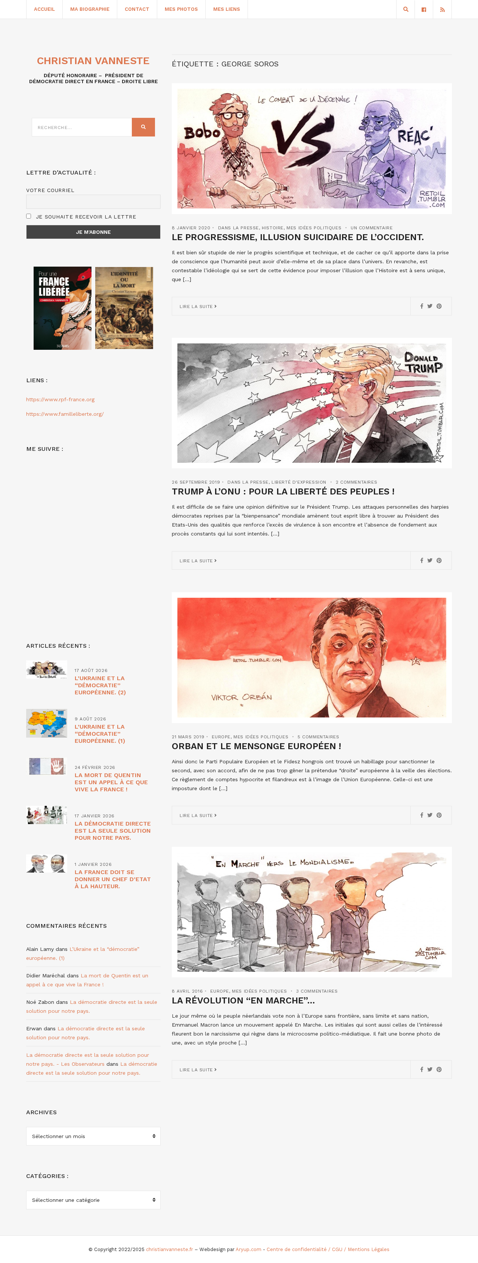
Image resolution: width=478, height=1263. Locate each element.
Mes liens (226, 9)
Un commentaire (371, 227)
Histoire (272, 227)
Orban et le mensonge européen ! (256, 746)
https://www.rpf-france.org (60, 399)
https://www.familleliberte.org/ (65, 414)
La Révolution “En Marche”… (243, 1000)
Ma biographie (89, 9)
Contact (137, 9)
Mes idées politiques (313, 227)
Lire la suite (197, 306)
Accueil (44, 9)
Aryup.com (248, 1249)
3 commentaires (317, 991)
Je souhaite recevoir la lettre (85, 217)
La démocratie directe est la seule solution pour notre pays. (113, 830)
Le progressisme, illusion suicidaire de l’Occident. (298, 237)
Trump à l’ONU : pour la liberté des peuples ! (283, 491)
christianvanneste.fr (169, 1249)
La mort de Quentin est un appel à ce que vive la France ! (111, 782)
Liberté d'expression (298, 482)
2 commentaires (356, 482)
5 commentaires (318, 736)
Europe (221, 736)
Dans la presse (238, 227)
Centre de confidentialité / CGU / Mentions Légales (328, 1249)
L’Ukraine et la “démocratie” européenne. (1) (100, 733)
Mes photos (181, 9)
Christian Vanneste (93, 60)
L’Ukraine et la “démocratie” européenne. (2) (100, 685)
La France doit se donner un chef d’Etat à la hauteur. (113, 879)
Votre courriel (50, 190)
